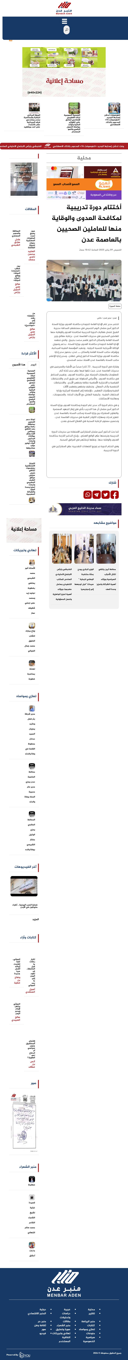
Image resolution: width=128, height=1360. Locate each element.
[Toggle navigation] (64, 21)
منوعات (90, 1333)
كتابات (91, 1325)
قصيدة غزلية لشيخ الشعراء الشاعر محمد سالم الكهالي (30, 1217)
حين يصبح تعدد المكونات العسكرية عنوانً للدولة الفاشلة (30, 239)
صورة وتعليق (63, 1329)
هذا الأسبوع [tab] (18, 365)
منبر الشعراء (63, 1325)
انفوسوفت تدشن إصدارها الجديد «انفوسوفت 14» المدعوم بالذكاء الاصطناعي (112, 120)
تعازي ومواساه (87, 1329)
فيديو (43, 1333)
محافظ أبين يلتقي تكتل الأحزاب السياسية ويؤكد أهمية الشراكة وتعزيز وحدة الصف (106, 579)
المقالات (30, 209)
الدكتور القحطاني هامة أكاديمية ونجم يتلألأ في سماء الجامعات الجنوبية (23, 174)
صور (33, 1083)
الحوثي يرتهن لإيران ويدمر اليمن (17, 1008)
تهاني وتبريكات (61, 1333)
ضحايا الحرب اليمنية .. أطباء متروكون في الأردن (25, 906)
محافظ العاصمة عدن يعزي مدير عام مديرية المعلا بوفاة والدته (29, 787)
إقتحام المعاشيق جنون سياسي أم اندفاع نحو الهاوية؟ (30, 1049)
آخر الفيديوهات (25, 867)
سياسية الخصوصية (89, 1339)
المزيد (35, 919)
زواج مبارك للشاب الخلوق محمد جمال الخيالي (29, 641)
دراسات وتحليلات (65, 1315)
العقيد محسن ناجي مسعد (31, 255)
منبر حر (42, 1321)
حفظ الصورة (115, 306)
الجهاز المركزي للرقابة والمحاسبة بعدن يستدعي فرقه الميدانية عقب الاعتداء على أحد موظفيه (32, 121)
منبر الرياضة (88, 1321)
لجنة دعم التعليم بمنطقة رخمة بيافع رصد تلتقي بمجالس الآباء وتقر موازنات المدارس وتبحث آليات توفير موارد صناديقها (30, 434)
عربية (67, 1309)
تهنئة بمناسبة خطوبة (31, 674)
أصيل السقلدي (30, 990)
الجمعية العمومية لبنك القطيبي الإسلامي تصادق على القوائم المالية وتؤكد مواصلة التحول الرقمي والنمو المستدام (72, 123)
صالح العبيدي (16, 1018)
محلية (91, 1309)
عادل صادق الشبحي (15, 242)
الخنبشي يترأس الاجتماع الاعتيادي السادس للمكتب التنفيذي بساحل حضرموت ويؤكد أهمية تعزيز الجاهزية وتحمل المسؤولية (62, 584)
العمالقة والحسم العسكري (16, 233)
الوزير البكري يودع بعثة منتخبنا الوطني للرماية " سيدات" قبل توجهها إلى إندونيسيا (84, 579)
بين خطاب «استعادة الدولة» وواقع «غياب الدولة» (16, 273)
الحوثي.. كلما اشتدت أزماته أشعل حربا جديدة (16, 967)
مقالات (66, 1321)
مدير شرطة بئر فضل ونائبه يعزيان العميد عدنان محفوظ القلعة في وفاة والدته (30, 734)
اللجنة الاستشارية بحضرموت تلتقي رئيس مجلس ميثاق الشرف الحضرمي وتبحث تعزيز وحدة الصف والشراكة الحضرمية (30, 479)
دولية (43, 1309)
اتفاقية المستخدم (64, 1339)
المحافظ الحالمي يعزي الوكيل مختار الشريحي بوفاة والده (30, 834)
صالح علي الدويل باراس (16, 288)
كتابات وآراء (28, 937)
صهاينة (31, 1185)
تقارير (92, 1313)
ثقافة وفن (40, 1325)
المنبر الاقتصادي (37, 1313)
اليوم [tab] (33, 365)
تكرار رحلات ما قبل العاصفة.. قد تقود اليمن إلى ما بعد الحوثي (30, 972)
